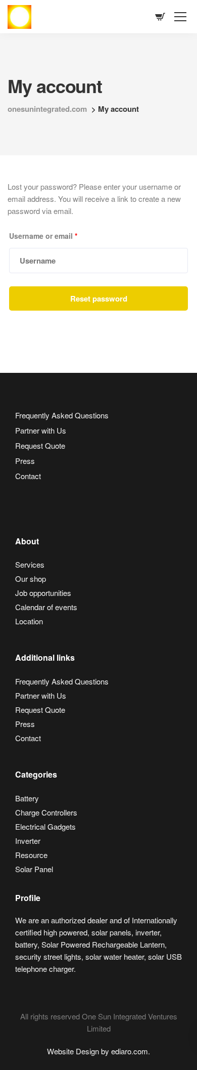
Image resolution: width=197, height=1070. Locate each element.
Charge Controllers (46, 812)
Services (29, 564)
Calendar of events (46, 607)
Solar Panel (34, 869)
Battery (27, 798)
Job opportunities (43, 592)
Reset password (98, 298)
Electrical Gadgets (45, 826)
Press (25, 460)
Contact (28, 475)
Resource (31, 854)
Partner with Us (40, 430)
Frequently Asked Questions (62, 415)
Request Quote (40, 445)
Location (29, 621)
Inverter (27, 840)
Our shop (30, 578)
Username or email (43, 236)
